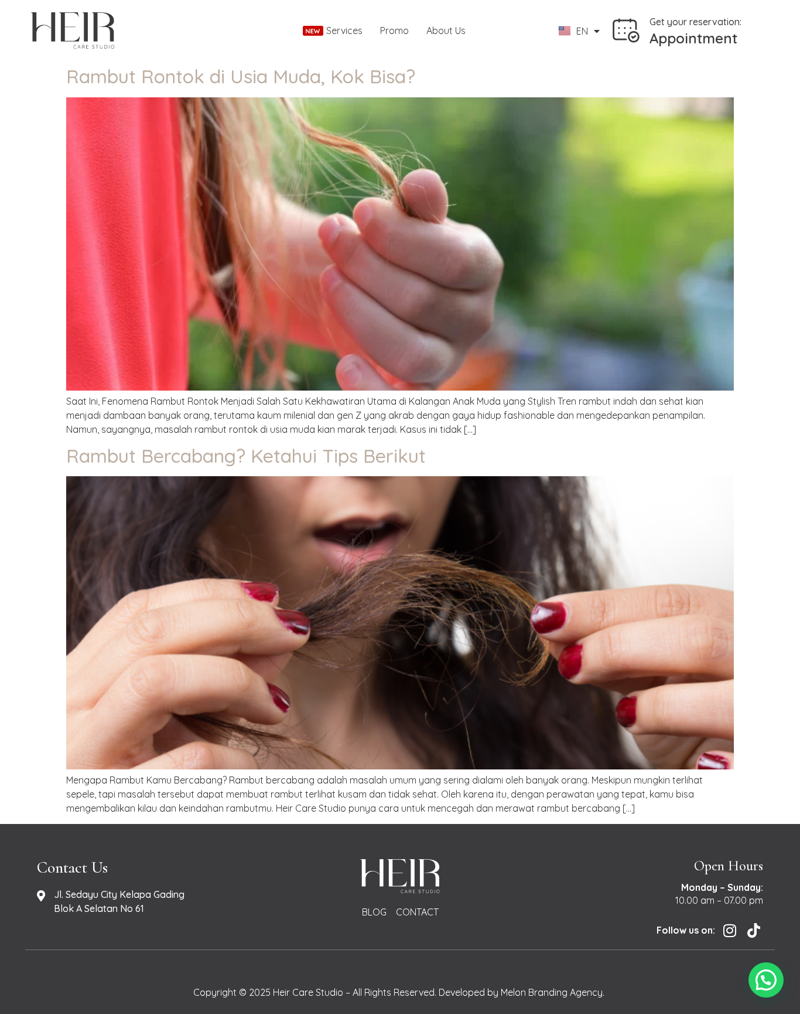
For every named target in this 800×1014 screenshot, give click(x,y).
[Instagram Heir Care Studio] (728, 930)
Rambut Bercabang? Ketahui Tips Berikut (246, 455)
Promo (394, 30)
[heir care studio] (150, 30)
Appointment (693, 38)
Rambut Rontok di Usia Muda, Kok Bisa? (240, 76)
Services (344, 30)
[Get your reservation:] (626, 30)
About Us (446, 30)
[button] (766, 980)
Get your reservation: (695, 22)
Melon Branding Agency (552, 992)
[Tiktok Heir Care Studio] (752, 930)
